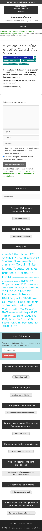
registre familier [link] (31, 70)
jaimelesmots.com (21, 17)
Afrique (7, 254)
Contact (13, 523)
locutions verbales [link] (14, 70)
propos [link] (31, 72)
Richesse (16, 31)
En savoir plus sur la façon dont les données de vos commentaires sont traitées (19, 173)
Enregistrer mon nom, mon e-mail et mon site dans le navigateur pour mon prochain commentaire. (22, 150)
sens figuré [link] (16, 81)
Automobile (9, 261)
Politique (29, 312)
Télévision (9, 325)
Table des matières (25, 523)
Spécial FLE (11, 322)
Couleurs (32, 285)
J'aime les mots (5, 31)
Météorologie (14, 313)
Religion (9, 315)
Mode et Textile (13, 309)
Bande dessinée (26, 261)
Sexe (14, 319)
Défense (25, 287)
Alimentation (24, 254)
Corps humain (14, 284)
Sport (28, 319)
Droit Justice (10, 288)
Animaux (11, 257)
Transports (30, 322)
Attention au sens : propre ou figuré (18, 57)
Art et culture (30, 258)
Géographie (19, 298)
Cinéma (27, 280)
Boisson (8, 264)
